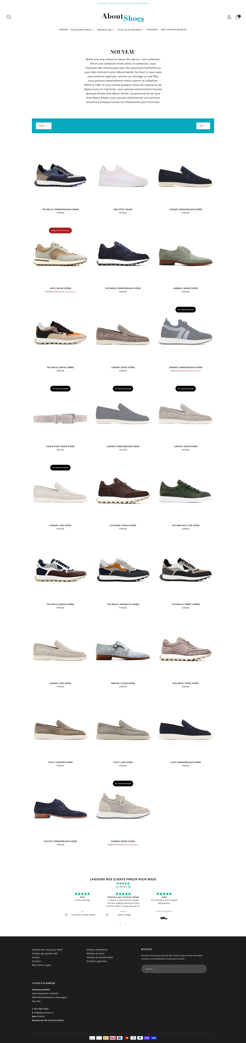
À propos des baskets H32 (45, 953)
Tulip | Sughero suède (60, 762)
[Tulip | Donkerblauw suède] (185, 726)
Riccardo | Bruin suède (123, 525)
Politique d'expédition (97, 949)
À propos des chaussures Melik (47, 949)
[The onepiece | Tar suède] (185, 489)
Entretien (36, 961)
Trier (201, 126)
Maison (63, 29)
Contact (36, 957)
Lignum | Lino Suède (60, 525)
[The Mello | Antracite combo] (123, 568)
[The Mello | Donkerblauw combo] (60, 173)
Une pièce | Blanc (123, 209)
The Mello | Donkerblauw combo (60, 209)
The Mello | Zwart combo (186, 604)
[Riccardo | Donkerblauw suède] (123, 252)
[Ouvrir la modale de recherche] (9, 17)
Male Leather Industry (174, 29)
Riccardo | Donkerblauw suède (123, 288)
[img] (123, 883)
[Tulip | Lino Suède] (123, 726)
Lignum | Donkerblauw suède (185, 209)
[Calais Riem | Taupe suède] (60, 410)
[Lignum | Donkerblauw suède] (185, 173)
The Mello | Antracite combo (123, 604)
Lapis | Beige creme (60, 288)
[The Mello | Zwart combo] (185, 568)
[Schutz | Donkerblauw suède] (60, 805)
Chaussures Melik (80, 29)
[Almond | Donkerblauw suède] (185, 331)
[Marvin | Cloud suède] (123, 647)
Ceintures (152, 29)
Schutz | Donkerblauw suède (60, 841)
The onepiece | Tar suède (186, 525)
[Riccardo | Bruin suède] (123, 489)
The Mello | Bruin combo (60, 604)
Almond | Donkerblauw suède (185, 367)
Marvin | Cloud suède (123, 683)
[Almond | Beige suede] (123, 805)
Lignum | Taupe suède (123, 367)
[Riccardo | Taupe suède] (185, 647)
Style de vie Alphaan (129, 29)
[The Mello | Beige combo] (60, 331)
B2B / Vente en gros (41, 965)
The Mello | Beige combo (60, 367)
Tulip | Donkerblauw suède (185, 762)
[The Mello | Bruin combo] (60, 568)
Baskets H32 (104, 29)
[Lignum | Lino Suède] (60, 489)
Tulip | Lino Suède (123, 762)
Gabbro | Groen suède (185, 288)
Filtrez (42, 126)
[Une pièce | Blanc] (123, 173)
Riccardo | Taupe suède (186, 683)
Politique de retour (95, 953)
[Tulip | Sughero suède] (60, 726)
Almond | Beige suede (123, 841)
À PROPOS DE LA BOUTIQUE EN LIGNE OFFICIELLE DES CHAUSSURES (123, 3)
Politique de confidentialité (100, 957)
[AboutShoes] (123, 17)
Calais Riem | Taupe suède (60, 446)
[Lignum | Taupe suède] (123, 331)
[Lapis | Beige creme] (60, 252)
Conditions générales (97, 961)
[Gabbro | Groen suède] (185, 252)
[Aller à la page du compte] (229, 17)
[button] (121, 925)
